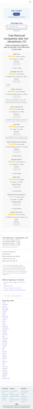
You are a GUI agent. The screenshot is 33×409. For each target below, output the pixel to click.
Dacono (4, 346)
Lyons (3, 360)
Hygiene (4, 355)
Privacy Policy (24, 392)
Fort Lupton (5, 366)
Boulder (4, 313)
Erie (3, 350)
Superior (4, 376)
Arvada (3, 303)
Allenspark (4, 341)
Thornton (4, 311)
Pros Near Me (5, 394)
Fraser (3, 323)
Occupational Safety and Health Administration (14, 290)
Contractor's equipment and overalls (12, 288)
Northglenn (5, 373)
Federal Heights (6, 378)
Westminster (5, 308)
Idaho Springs (5, 328)
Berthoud (4, 345)
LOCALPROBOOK (10, 2)
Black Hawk (5, 316)
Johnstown (4, 356)
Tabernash (4, 334)
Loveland (4, 358)
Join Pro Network (13, 391)
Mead (3, 363)
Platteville (4, 370)
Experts (11, 392)
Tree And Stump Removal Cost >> (10, 247)
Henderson (5, 368)
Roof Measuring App (14, 394)
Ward (3, 336)
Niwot (3, 365)
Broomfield (5, 304)
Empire (4, 321)
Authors (22, 394)
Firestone (4, 351)
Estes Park (4, 343)
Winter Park (5, 338)
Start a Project (5, 396)
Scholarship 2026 (24, 391)
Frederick (4, 353)
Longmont (4, 339)
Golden (4, 314)
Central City (5, 318)
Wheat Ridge (5, 309)
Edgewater (4, 375)
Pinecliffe (4, 331)
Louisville (4, 306)
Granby (4, 324)
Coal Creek (5, 371)
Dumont (4, 319)
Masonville (4, 361)
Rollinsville (4, 333)
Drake (3, 348)
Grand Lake (5, 326)
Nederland (4, 329)
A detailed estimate (8, 286)
